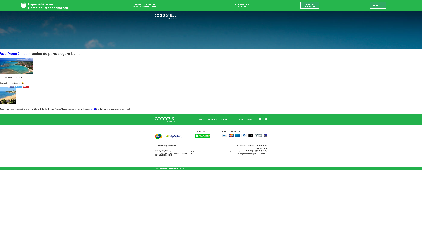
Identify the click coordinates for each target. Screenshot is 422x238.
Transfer (225, 119)
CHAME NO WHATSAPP (310, 5)
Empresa (239, 119)
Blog (201, 119)
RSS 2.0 (93, 109)
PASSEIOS (377, 5)
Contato (251, 119)
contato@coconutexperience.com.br (251, 154)
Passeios (212, 119)
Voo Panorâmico (14, 54)
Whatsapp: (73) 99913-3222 (144, 6)
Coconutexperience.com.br (167, 145)
